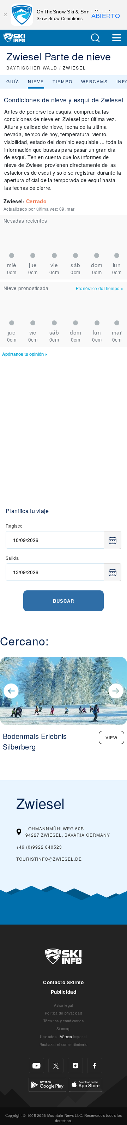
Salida (12, 558)
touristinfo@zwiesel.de (49, 859)
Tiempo (63, 81)
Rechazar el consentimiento (63, 1044)
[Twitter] (56, 1065)
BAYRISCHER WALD (32, 68)
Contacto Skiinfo (63, 982)
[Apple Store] (85, 1084)
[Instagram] (75, 1065)
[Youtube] (36, 1065)
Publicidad (63, 991)
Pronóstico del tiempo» (99, 288)
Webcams (94, 81)
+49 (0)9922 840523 (39, 847)
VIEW (111, 737)
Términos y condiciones (63, 1020)
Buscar (63, 600)
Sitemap (63, 1028)
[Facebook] (94, 1065)
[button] (95, 38)
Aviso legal (63, 1005)
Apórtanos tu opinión (23, 354)
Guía (12, 81)
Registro (14, 526)
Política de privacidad (63, 1013)
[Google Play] (47, 1084)
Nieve (36, 81)
